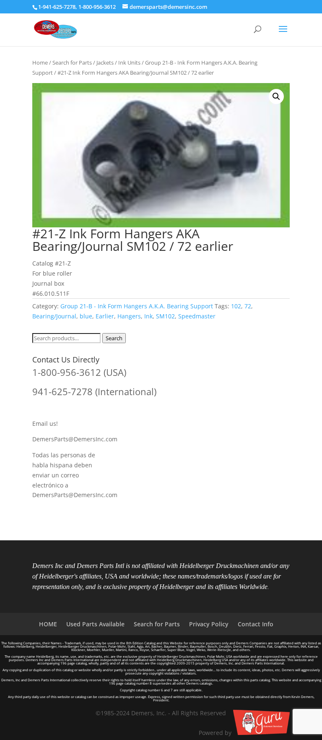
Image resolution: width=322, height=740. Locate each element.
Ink (148, 316)
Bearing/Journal (54, 316)
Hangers (129, 316)
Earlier (105, 316)
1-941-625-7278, (58, 6)
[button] (276, 96)
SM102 (165, 316)
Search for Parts (72, 62)
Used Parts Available (95, 624)
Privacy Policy (209, 624)
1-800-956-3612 (97, 6)
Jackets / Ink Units (118, 62)
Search (114, 338)
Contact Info (255, 624)
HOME (48, 624)
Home (40, 62)
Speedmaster (197, 316)
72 (247, 306)
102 (236, 306)
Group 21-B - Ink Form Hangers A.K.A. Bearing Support (136, 306)
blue (86, 316)
